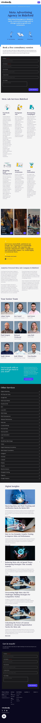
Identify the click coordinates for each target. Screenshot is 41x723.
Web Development (13, 694)
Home (2, 6)
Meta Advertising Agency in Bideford (24, 6)
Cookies (17, 695)
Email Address (8, 659)
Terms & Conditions (19, 697)
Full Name (6, 58)
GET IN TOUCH (28, 379)
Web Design (12, 696)
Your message (5, 80)
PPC (11, 702)
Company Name (6, 670)
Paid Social (12, 704)
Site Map (17, 699)
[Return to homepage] (6, 2)
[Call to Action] (11, 233)
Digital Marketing (12, 698)
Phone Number (5, 69)
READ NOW (7, 545)
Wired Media (6, 712)
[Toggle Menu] (39, 2)
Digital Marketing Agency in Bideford (10, 6)
